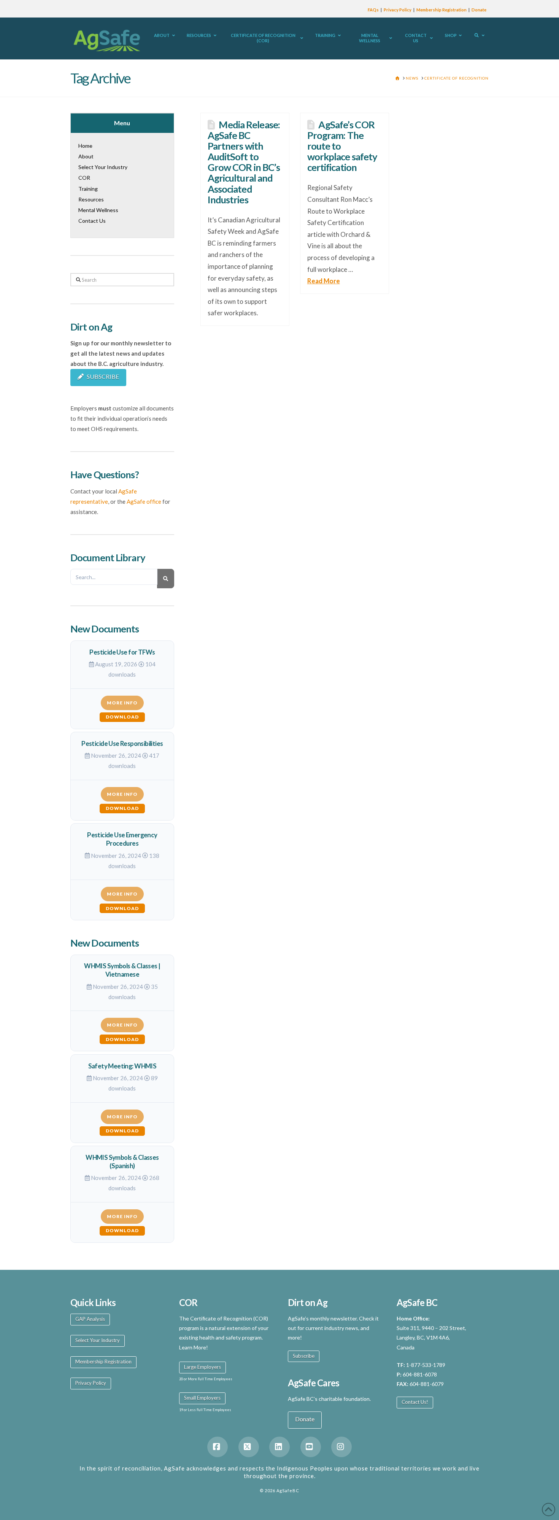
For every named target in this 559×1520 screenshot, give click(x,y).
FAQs (373, 9)
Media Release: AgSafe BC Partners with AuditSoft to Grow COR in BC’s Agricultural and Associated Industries (244, 162)
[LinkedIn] (279, 1447)
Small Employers (202, 1398)
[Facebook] (217, 1447)
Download (122, 717)
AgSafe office (144, 501)
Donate (479, 9)
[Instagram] (341, 1447)
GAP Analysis (90, 1319)
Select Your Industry (97, 1340)
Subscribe (303, 1356)
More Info (122, 703)
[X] (248, 1447)
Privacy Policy (397, 9)
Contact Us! (415, 1402)
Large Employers (202, 1367)
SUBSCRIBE (103, 376)
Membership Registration (441, 9)
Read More (323, 281)
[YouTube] (310, 1447)
